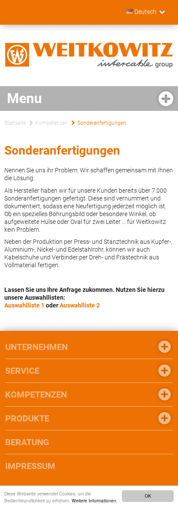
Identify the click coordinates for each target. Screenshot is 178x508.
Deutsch (144, 11)
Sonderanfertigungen (101, 123)
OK (148, 495)
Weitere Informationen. (95, 500)
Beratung (27, 442)
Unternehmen (36, 347)
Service (22, 371)
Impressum (30, 466)
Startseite (15, 123)
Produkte (27, 418)
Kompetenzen (51, 123)
